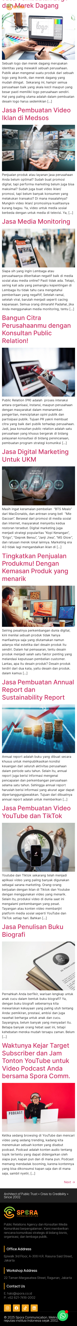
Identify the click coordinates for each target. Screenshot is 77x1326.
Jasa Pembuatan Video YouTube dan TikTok (36, 811)
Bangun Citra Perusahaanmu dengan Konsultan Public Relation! (36, 329)
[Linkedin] (34, 1308)
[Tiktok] (25, 1308)
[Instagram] (7, 1308)
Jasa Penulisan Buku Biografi (32, 930)
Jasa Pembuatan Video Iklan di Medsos (36, 113)
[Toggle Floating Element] (62, 1315)
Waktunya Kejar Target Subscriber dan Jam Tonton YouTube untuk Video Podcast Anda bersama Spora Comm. (36, 1061)
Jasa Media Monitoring (36, 221)
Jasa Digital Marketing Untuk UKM (35, 455)
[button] (69, 7)
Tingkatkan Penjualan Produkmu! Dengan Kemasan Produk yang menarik (35, 567)
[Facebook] (16, 1308)
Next (69, 1182)
